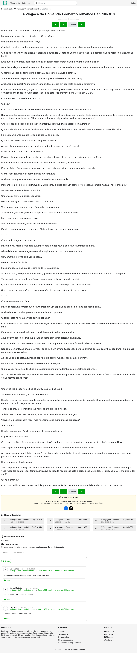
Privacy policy (63, 637)
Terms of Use (63, 634)
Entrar (133, 3)
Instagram (109, 640)
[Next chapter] (81, 24)
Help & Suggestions (66, 640)
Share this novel (69, 497)
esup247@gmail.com (73, 643)
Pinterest (109, 637)
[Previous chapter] (55, 24)
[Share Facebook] (66, 508)
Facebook (110, 632)
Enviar (7, 561)
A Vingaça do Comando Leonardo (27, 9)
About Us (61, 632)
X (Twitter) (110, 634)
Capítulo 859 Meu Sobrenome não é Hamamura (55, 571)
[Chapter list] (63, 24)
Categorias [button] (26, 3)
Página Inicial (15, 3)
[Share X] (71, 508)
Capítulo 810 (46, 9)
